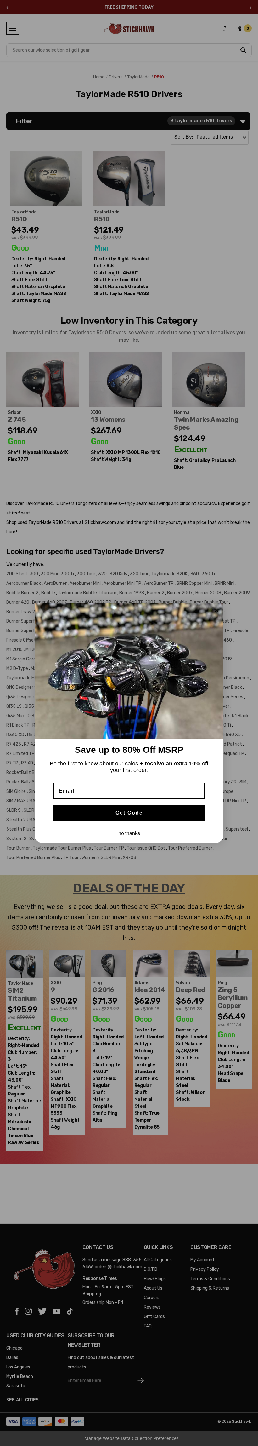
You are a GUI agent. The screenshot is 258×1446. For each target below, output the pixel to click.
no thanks (129, 833)
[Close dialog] (216, 610)
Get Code (129, 813)
